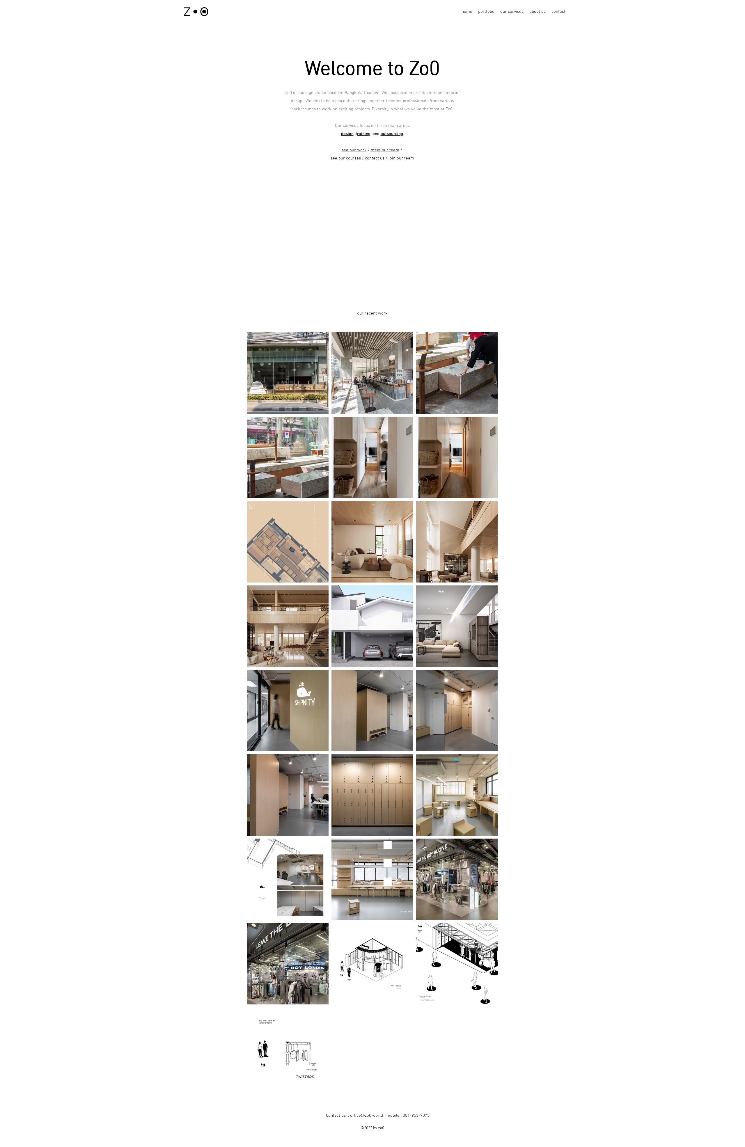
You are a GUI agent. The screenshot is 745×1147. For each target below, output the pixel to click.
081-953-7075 (416, 1115)
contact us (374, 158)
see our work (354, 150)
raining (363, 133)
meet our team (385, 150)
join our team (401, 158)
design (347, 133)
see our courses (346, 158)
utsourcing (393, 133)
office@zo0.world (366, 1115)
